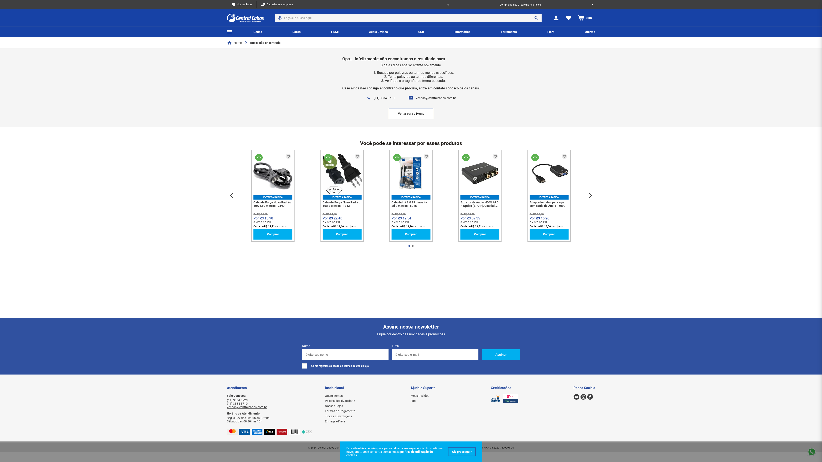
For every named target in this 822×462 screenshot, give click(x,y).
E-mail (396, 346)
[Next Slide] (592, 4)
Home (238, 42)
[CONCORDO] (462, 451)
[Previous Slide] (448, 4)
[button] (280, 18)
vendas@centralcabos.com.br (436, 98)
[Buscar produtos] (536, 18)
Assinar (501, 354)
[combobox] (408, 18)
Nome (306, 346)
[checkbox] (304, 366)
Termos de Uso (352, 365)
